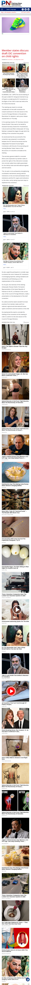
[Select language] (27, 979)
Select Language (11, 9)
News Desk (20, 59)
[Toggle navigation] (2, 9)
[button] (15, 25)
